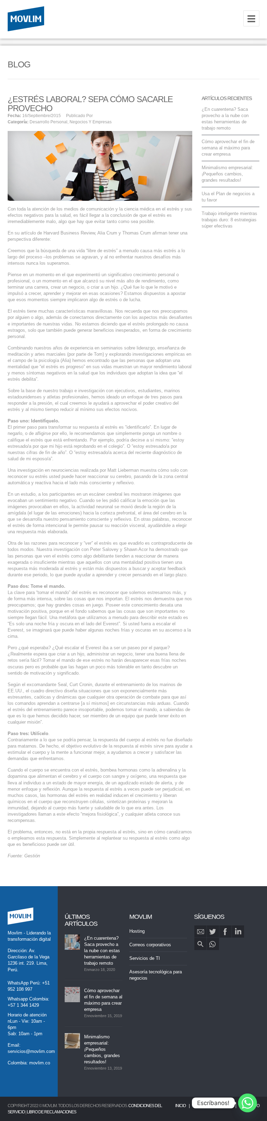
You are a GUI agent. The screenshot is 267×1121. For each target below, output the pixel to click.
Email (200, 931)
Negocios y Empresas (91, 121)
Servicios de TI (144, 958)
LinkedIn (238, 931)
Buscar (200, 944)
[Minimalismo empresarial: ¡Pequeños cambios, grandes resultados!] (72, 1040)
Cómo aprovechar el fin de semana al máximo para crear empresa (228, 148)
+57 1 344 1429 (23, 1005)
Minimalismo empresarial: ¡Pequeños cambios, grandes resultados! (227, 174)
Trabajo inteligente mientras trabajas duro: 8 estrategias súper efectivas (229, 220)
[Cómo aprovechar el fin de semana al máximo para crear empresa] (72, 994)
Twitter (213, 931)
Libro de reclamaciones (51, 1112)
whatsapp (213, 944)
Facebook (225, 931)
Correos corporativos (150, 944)
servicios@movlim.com (31, 1051)
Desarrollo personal (48, 121)
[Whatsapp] (247, 1103)
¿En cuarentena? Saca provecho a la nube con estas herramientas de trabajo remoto (102, 950)
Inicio (180, 1105)
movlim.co (39, 1062)
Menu (251, 18)
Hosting (137, 931)
